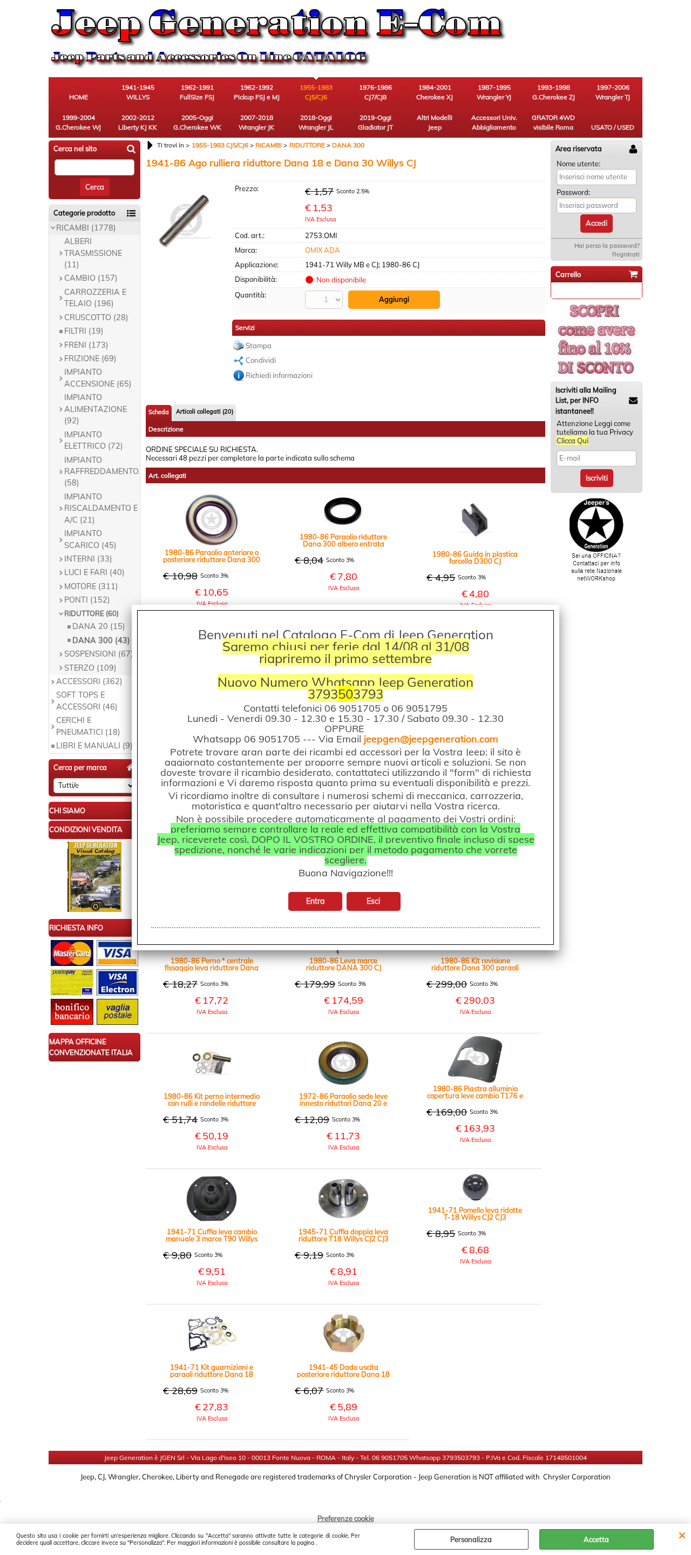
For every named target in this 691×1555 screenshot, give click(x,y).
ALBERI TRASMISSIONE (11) (93, 252)
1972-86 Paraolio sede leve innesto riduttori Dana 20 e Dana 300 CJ (343, 1100)
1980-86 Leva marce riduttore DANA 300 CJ (343, 964)
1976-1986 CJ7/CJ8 (375, 92)
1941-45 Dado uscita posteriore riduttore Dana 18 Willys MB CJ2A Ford (343, 1371)
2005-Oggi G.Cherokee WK (197, 122)
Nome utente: (578, 163)
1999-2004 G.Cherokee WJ (78, 122)
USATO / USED (612, 127)
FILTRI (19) (84, 331)
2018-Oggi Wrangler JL (316, 122)
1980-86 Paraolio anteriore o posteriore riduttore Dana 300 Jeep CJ (211, 556)
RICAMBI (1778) (86, 228)
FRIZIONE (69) (90, 358)
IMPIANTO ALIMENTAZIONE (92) (95, 409)
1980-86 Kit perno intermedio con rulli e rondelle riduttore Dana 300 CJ (212, 1100)
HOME (78, 97)
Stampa (259, 345)
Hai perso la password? (607, 245)
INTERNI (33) (88, 559)
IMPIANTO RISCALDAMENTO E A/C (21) (101, 508)
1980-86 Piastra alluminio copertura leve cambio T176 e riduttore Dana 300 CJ (475, 1092)
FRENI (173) (86, 345)
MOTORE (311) (91, 586)
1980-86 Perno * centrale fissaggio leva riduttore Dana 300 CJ (212, 964)
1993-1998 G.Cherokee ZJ (553, 92)
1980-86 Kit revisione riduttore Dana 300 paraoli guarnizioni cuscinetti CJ (475, 964)
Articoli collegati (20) (204, 411)
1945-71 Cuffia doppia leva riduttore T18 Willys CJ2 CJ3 (344, 1235)
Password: (573, 192)
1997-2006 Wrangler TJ (612, 92)
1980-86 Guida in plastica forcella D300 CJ (475, 558)
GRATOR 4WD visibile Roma (553, 122)
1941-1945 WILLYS (137, 92)
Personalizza (471, 1539)
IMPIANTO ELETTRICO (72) (93, 440)
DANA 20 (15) (98, 626)
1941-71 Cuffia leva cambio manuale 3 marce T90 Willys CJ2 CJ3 (212, 1235)
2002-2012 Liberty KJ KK (137, 122)
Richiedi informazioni (279, 375)
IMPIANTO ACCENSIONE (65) (98, 377)
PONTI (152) (87, 600)
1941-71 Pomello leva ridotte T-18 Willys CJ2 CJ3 (475, 1214)
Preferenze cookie (345, 1518)
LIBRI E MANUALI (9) (94, 746)
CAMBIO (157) (91, 278)
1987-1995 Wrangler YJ (494, 92)
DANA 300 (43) (101, 640)
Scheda (158, 412)
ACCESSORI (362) (89, 681)
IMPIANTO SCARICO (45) (90, 539)
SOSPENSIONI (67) (98, 654)
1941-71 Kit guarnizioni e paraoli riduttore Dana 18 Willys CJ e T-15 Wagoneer (211, 1371)
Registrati (626, 254)
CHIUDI (682, 1534)
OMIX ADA (322, 250)
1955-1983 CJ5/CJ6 (316, 92)
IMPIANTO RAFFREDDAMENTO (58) (101, 471)
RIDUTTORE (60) (91, 613)
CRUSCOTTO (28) (96, 317)
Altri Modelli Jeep (434, 122)
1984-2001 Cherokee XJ (434, 92)
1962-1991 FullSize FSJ (197, 92)
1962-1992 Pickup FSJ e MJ (257, 92)
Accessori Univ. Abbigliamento (494, 122)
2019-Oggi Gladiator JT (375, 122)
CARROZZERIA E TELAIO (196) (95, 297)
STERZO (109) (90, 668)
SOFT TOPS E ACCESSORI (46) (87, 700)
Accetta (596, 1539)
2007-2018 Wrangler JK (256, 122)
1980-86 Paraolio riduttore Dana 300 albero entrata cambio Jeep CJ (343, 540)
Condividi (261, 360)
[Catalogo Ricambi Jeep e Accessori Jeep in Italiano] (94, 909)
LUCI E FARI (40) (94, 572)
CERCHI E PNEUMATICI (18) (88, 725)
